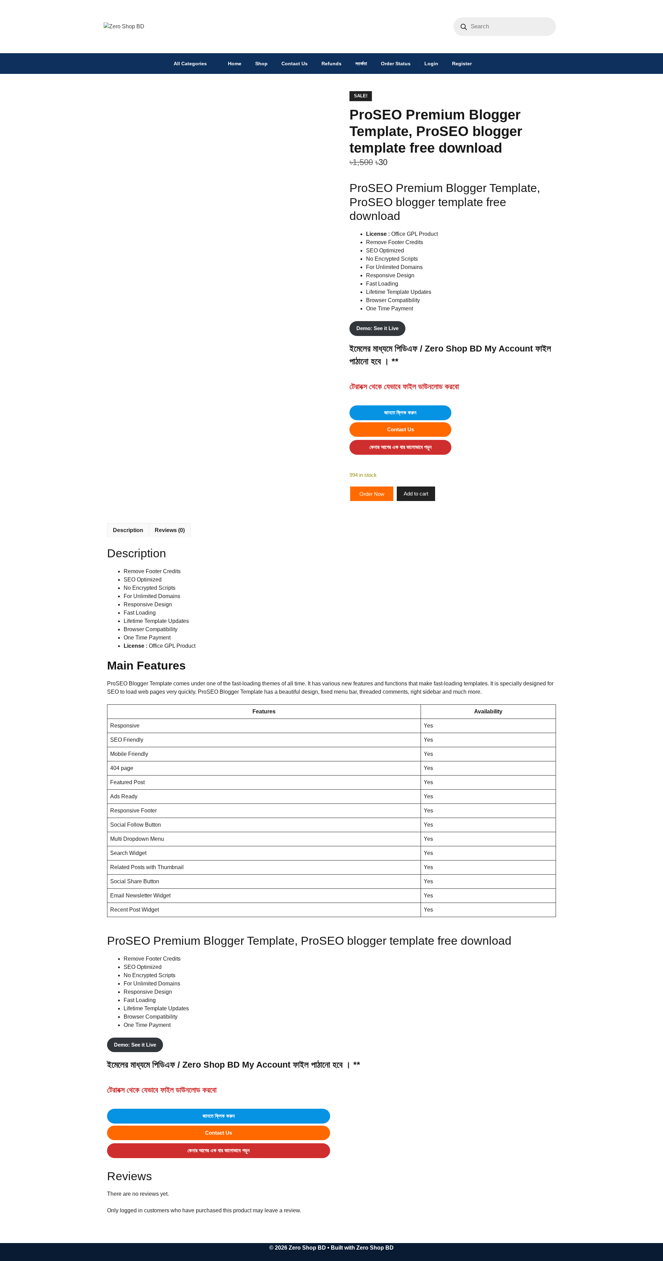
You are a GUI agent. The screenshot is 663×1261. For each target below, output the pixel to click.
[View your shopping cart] (487, 63)
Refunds (331, 63)
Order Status (396, 63)
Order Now (371, 494)
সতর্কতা (361, 63)
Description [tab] (128, 530)
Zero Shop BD (375, 1248)
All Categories (190, 63)
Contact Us (294, 63)
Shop (261, 63)
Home (234, 63)
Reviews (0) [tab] (170, 530)
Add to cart (416, 494)
